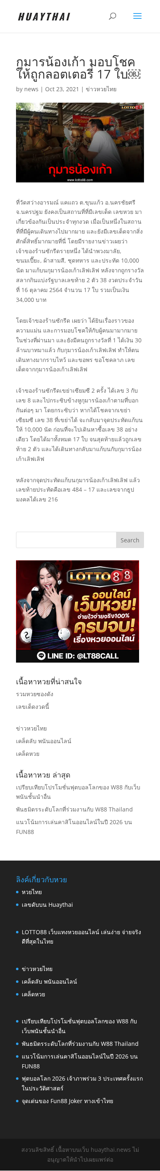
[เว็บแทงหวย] (77, 660)
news (31, 89)
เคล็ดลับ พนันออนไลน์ (43, 741)
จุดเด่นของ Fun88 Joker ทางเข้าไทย (67, 1101)
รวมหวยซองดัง (34, 694)
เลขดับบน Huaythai (47, 904)
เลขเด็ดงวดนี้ (32, 706)
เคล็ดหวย (27, 753)
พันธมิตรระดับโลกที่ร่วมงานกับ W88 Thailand (74, 809)
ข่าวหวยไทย (101, 89)
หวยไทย (32, 892)
